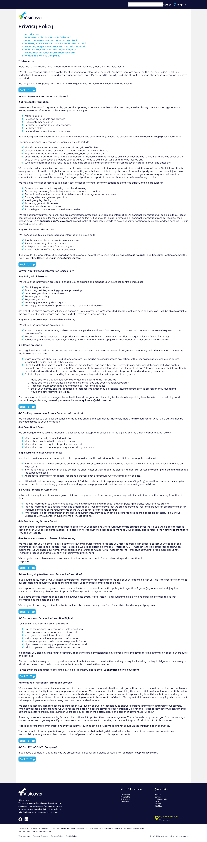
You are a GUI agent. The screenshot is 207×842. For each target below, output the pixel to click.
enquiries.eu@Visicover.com (56, 220)
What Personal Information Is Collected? (48, 37)
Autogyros (124, 801)
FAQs (157, 801)
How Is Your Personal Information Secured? (50, 52)
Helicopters (125, 799)
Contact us (159, 797)
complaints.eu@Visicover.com (140, 752)
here (91, 552)
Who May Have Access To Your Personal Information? (55, 43)
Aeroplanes (125, 794)
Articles (158, 804)
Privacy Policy (57, 836)
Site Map (158, 806)
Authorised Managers (175, 529)
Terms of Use (24, 836)
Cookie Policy (135, 254)
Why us (158, 794)
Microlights (125, 797)
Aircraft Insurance (131, 789)
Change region (164, 820)
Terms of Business (40, 836)
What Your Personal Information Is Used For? (51, 40)
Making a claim (161, 799)
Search (167, 4)
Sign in (182, 4)
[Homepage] (31, 15)
